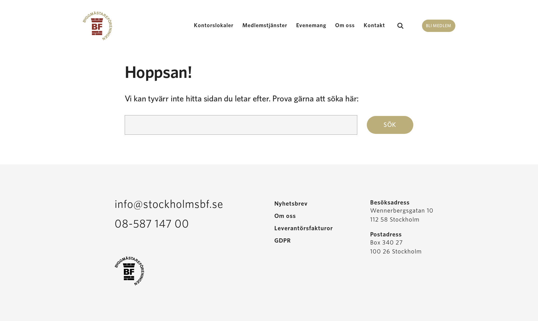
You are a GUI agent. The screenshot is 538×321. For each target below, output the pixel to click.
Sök (400, 25)
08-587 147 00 (152, 224)
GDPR (282, 241)
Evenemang (311, 25)
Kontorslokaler (213, 25)
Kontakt (374, 25)
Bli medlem (438, 26)
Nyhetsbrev (291, 204)
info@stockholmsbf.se (169, 204)
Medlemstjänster (264, 25)
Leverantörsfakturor (303, 228)
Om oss (345, 25)
